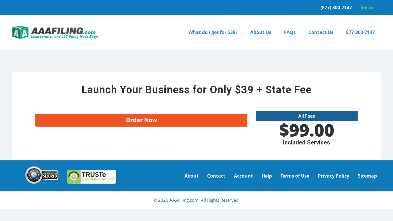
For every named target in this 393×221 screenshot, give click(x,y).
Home (18, 64)
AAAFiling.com (55, 32)
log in (366, 7)
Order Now (141, 120)
